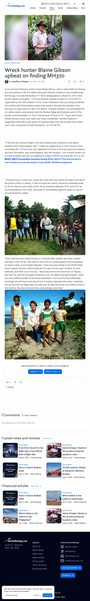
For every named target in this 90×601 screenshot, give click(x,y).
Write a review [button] (51, 372)
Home (7, 63)
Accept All (47, 595)
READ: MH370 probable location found (26, 159)
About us (36, 546)
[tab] (33, 8)
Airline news (15, 63)
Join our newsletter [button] (69, 568)
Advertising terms (39, 569)
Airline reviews (38, 557)
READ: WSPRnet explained (58, 162)
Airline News (23, 445)
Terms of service (39, 565)
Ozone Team (59, 597)
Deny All (36, 595)
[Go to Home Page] (15, 6)
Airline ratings (38, 550)
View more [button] (46, 438)
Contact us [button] (34, 372)
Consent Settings (11, 595)
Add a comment (31, 415)
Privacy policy (38, 561)
